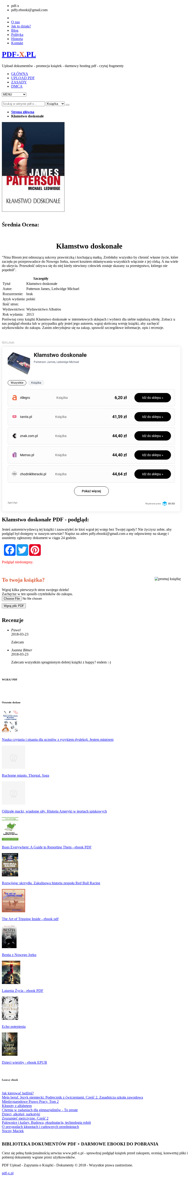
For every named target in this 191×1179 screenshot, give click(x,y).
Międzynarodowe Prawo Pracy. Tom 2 (30, 1102)
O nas (15, 22)
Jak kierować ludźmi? (18, 1093)
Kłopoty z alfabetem (17, 1106)
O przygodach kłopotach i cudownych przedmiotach (40, 1127)
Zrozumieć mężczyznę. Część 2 (25, 1118)
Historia (17, 39)
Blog (14, 30)
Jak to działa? (21, 26)
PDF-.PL (19, 54)
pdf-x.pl (8, 1173)
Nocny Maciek (13, 1131)
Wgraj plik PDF (14, 606)
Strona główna (22, 112)
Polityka (17, 35)
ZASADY (19, 82)
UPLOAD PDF (23, 78)
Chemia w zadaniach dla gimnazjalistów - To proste (40, 1110)
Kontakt (17, 43)
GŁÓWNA (19, 74)
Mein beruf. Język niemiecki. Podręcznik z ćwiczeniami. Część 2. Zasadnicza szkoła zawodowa (72, 1097)
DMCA (17, 86)
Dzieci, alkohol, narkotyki (21, 1114)
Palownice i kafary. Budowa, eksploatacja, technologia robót (46, 1122)
